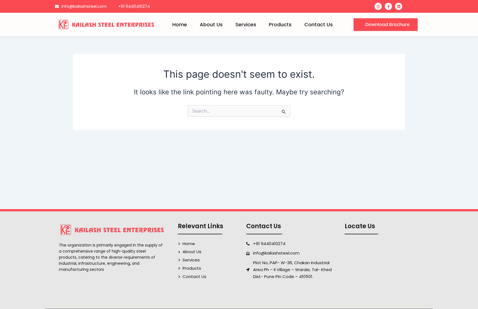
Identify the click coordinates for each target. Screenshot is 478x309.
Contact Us (318, 24)
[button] (386, 24)
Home (179, 24)
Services (245, 24)
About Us (211, 24)
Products (280, 24)
